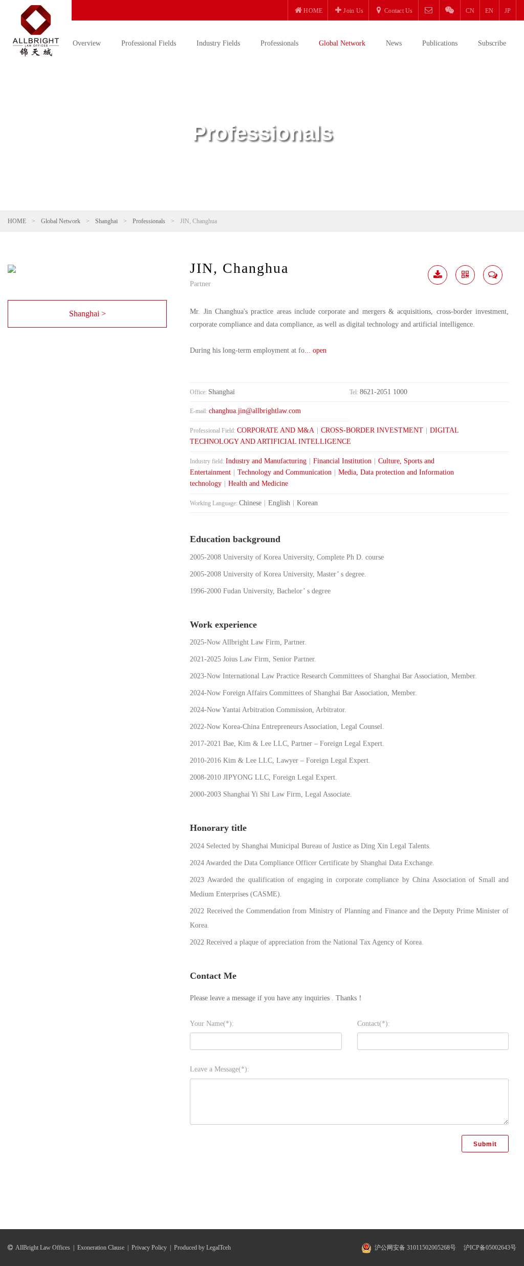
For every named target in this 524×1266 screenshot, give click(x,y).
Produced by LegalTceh (202, 1247)
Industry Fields (218, 43)
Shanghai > (87, 313)
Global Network (342, 43)
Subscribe (492, 43)
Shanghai (106, 221)
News (394, 43)
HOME (17, 221)
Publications (439, 43)
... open (315, 350)
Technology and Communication (284, 472)
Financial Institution (342, 461)
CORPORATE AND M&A (275, 430)
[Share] (465, 275)
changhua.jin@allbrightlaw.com (255, 411)
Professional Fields (148, 43)
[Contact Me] (493, 275)
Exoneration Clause (100, 1247)
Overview (87, 43)
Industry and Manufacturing (266, 461)
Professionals (279, 43)
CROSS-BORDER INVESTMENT (372, 430)
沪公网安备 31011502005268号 (415, 1247)
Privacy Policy (149, 1247)
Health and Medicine (258, 483)
